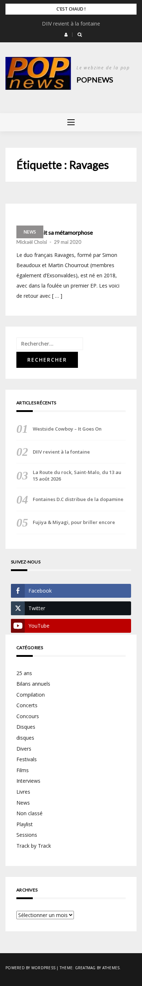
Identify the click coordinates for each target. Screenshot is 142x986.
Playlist (24, 824)
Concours (27, 716)
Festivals (26, 759)
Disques (25, 726)
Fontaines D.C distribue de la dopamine (78, 499)
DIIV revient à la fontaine (71, 23)
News (30, 232)
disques (25, 737)
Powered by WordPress (30, 967)
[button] (66, 34)
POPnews (94, 79)
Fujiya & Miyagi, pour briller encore (74, 522)
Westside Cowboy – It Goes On (67, 428)
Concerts (27, 705)
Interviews (28, 780)
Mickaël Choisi (31, 242)
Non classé (29, 813)
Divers (23, 748)
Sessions (26, 834)
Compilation (30, 694)
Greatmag (85, 967)
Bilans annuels (33, 683)
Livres (23, 791)
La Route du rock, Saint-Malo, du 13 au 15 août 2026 (77, 475)
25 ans (24, 673)
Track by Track (33, 845)
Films (22, 770)
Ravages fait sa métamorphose (54, 232)
